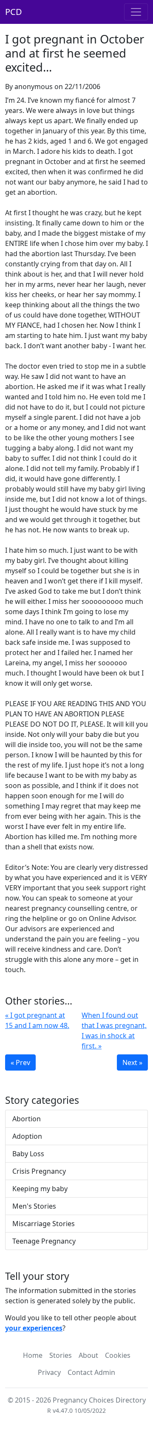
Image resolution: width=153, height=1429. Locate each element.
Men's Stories (34, 1206)
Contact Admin (91, 1372)
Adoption (27, 1136)
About (88, 1355)
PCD (13, 11)
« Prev (20, 1062)
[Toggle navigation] (136, 11)
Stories (60, 1355)
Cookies (117, 1355)
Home (32, 1355)
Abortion (26, 1118)
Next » (132, 1062)
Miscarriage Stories (43, 1223)
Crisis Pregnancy (39, 1171)
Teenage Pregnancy (44, 1241)
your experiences (33, 1328)
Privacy (49, 1372)
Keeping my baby (40, 1188)
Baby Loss (28, 1153)
